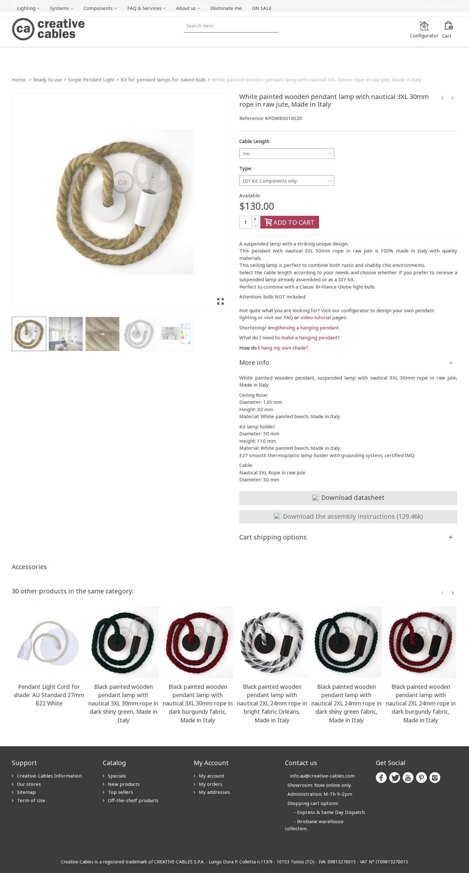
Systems (59, 8)
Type (245, 168)
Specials (116, 775)
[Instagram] (434, 777)
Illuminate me (226, 8)
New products (123, 784)
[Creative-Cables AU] (48, 29)
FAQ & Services (144, 8)
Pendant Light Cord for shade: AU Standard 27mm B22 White (49, 695)
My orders (209, 784)
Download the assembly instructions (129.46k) (352, 516)
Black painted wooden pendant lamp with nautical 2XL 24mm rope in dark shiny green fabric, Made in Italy (346, 703)
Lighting (26, 8)
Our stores (28, 784)
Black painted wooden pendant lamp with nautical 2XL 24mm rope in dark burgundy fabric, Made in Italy (421, 703)
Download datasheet (352, 497)
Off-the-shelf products (133, 800)
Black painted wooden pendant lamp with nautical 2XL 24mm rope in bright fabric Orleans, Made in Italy (272, 703)
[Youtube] (408, 777)
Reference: (251, 118)
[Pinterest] (421, 777)
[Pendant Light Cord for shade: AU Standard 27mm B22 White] (49, 642)
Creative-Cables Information (49, 775)
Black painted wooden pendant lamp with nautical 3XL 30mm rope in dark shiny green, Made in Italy (123, 703)
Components (98, 8)
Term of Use (30, 800)
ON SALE (262, 8)
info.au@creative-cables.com (322, 775)
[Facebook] (381, 777)
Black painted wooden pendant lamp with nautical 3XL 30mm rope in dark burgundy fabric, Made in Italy (198, 703)
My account (210, 775)
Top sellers (120, 792)
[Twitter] (394, 777)
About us (186, 8)
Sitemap (26, 792)
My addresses (213, 792)
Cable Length (254, 141)
